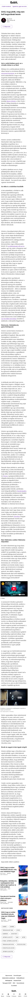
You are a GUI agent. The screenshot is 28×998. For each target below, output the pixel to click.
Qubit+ (19, 996)
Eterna (5, 476)
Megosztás (7, 26)
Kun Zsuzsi (9, 18)
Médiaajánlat (8, 980)
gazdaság (10, 902)
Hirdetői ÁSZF (17, 980)
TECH (8, 21)
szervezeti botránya (7, 73)
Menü (2, 996)
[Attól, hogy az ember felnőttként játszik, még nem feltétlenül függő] (23, 870)
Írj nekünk (14, 985)
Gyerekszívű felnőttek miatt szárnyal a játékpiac (7, 898)
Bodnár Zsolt (3, 888)
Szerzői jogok (17, 975)
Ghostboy (17, 516)
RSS (14, 983)
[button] (4, 926)
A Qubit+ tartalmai (6, 6)
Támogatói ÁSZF (6, 983)
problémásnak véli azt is (16, 246)
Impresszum (8, 975)
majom (9, 873)
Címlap (8, 996)
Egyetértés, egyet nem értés (20, 6)
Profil (25, 996)
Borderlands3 (21, 491)
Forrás (3, 598)
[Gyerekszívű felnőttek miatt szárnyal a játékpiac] (23, 899)
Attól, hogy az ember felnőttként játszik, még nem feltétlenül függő (8, 869)
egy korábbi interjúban (9, 319)
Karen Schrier (11, 101)
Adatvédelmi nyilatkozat (8, 978)
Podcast (14, 996)
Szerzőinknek (20, 983)
